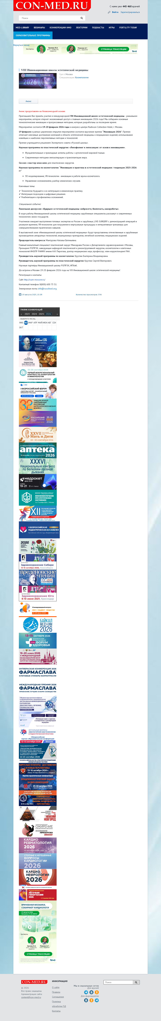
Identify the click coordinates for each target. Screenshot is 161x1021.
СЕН (54, 322)
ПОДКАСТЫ (98, 27)
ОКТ (21, 327)
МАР (31, 322)
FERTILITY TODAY (128, 27)
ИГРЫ (112, 27)
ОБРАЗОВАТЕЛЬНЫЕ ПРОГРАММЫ (33, 35)
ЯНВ (21, 322)
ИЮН (45, 322)
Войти (115, 12)
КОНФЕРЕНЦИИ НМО (60, 27)
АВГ (49, 322)
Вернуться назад (21, 45)
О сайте (55, 987)
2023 (27, 314)
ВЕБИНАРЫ (39, 27)
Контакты (56, 1011)
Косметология (82, 77)
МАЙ (40, 322)
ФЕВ (26, 322)
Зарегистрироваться (130, 12)
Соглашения (58, 996)
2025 (41, 314)
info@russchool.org (47, 288)
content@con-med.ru (31, 997)
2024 (34, 314)
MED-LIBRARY (22, 27)
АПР (35, 322)
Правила (56, 992)
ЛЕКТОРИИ (81, 27)
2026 (48, 314)
